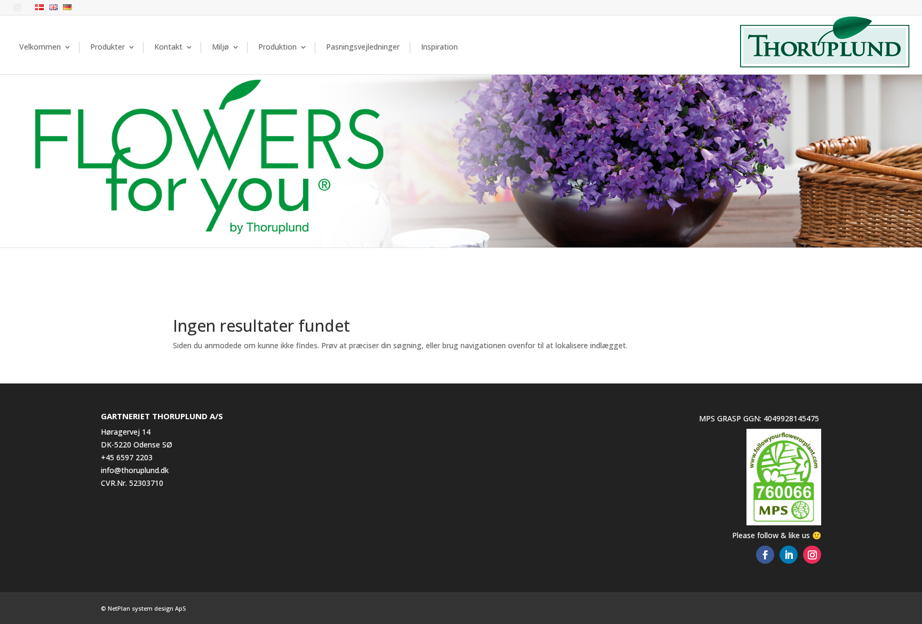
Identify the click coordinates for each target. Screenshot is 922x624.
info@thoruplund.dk (135, 470)
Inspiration (439, 47)
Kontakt (168, 47)
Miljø (220, 47)
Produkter (107, 47)
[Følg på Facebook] (765, 555)
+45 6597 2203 (127, 457)
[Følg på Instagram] (812, 555)
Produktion (277, 47)
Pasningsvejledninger (363, 47)
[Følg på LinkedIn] (789, 555)
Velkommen (40, 47)
